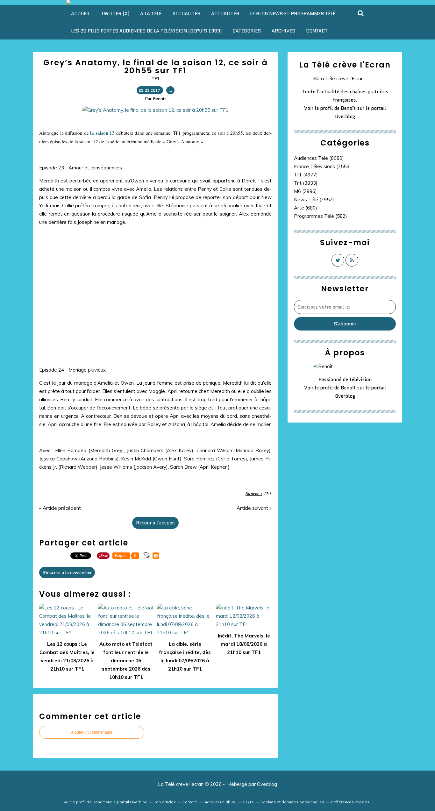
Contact (317, 30)
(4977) (306, 175)
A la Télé (150, 13)
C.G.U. (248, 802)
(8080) (319, 158)
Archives (283, 30)
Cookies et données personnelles (292, 802)
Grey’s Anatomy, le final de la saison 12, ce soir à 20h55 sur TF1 (155, 66)
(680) (305, 208)
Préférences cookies (350, 802)
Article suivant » (254, 508)
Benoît (348, 108)
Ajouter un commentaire (91, 732)
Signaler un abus (219, 802)
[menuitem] (80, 13)
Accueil (80, 13)
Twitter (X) (115, 13)
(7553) (322, 166)
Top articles (165, 802)
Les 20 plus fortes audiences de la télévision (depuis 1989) (146, 30)
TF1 (156, 78)
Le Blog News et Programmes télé (292, 13)
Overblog (267, 784)
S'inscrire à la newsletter (67, 572)
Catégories (246, 30)
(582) (320, 216)
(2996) (305, 191)
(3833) (305, 183)
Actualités (186, 13)
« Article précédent (60, 508)
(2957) (314, 199)
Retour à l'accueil (155, 522)
